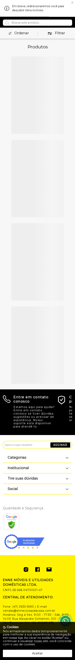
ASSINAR (60, 445)
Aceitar (37, 653)
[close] (72, 2)
